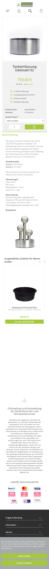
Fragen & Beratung (14, 517)
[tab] (24, 517)
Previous (39, 262)
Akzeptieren (24, 556)
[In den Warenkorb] (34, 126)
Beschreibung (10, 134)
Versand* (30, 84)
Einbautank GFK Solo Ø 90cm (24, 308)
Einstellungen (24, 563)
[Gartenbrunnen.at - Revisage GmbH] (24, 4)
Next (43, 262)
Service (9, 532)
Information (11, 525)
